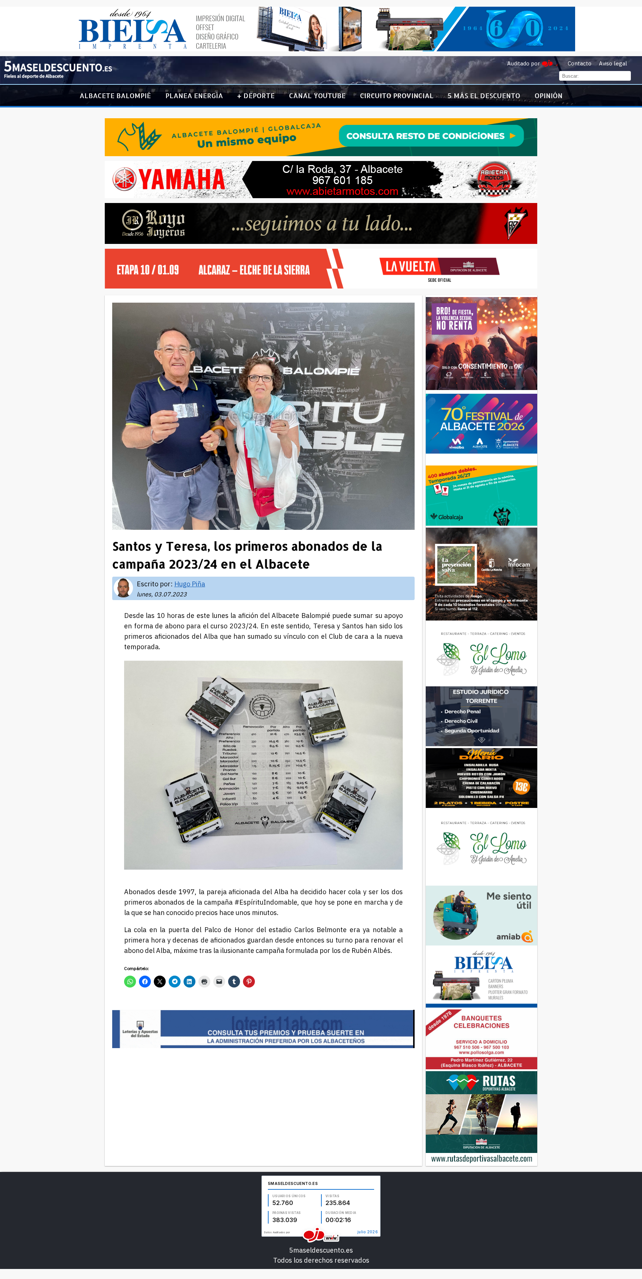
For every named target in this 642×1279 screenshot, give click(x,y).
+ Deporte (256, 95)
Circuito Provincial (397, 95)
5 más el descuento (484, 95)
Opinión (548, 95)
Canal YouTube (317, 95)
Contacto (579, 63)
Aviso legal (613, 63)
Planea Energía (194, 95)
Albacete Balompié (115, 95)
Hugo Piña (189, 584)
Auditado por (523, 63)
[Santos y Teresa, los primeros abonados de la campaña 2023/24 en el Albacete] (58, 77)
